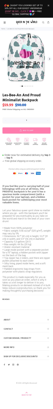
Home (3, 29)
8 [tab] (32, 86)
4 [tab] (25, 86)
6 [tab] (29, 86)
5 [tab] (27, 86)
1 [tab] (20, 86)
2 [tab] (22, 86)
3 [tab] (24, 86)
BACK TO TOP (26, 395)
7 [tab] (30, 86)
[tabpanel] (26, 57)
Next (49, 59)
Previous (3, 59)
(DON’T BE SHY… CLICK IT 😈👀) (20, 11)
